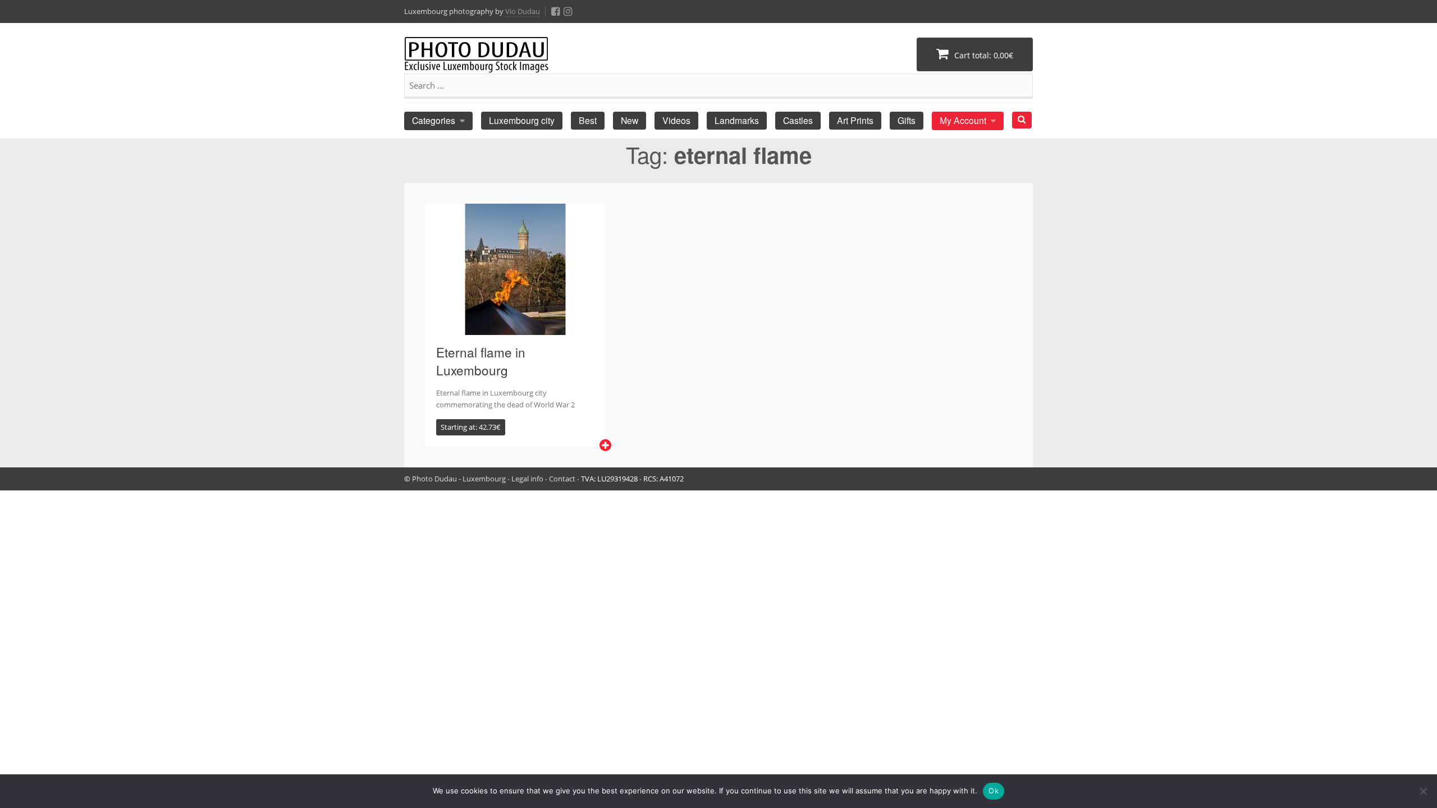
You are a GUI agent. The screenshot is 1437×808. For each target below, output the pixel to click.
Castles (798, 120)
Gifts (907, 120)
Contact (562, 479)
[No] (1423, 791)
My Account (963, 120)
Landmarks (737, 120)
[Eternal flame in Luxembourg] (515, 328)
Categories (433, 120)
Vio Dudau (522, 11)
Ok (993, 790)
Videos (676, 120)
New (629, 120)
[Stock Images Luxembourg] (476, 60)
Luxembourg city (522, 120)
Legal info (527, 479)
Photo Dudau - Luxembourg (459, 479)
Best (588, 120)
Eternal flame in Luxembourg (480, 361)
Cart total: (982, 55)
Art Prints (855, 120)
